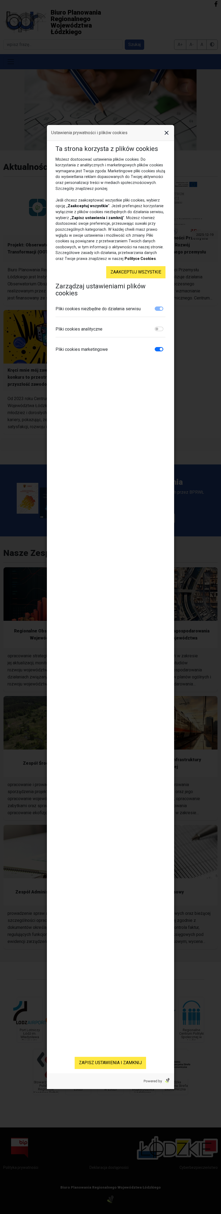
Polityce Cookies (140, 258)
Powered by (153, 1081)
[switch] (159, 329)
